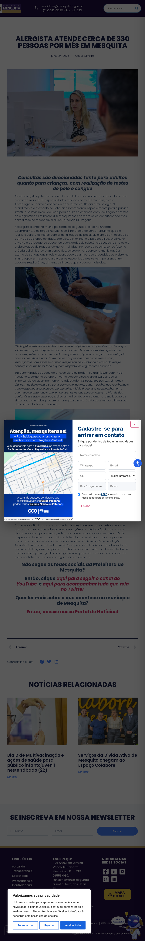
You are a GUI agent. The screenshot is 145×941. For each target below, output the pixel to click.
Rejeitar (49, 925)
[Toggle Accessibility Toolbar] (137, 463)
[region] (49, 911)
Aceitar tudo (73, 925)
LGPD (104, 494)
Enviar (85, 506)
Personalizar (25, 925)
